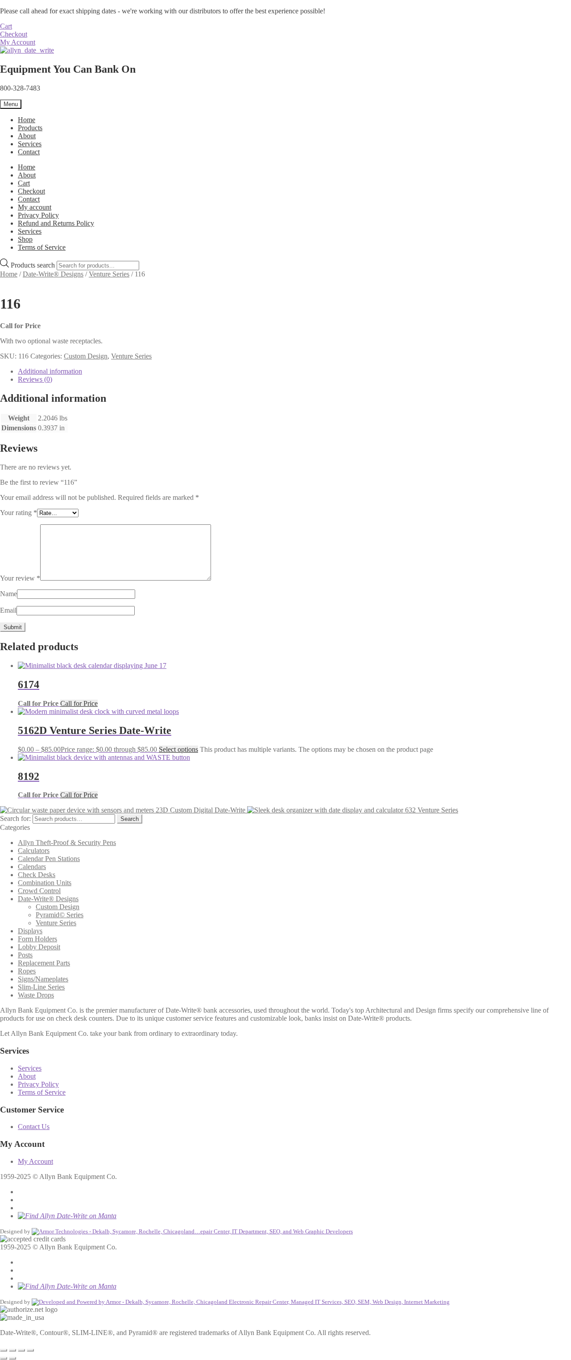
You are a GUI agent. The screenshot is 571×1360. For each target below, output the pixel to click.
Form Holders (37, 939)
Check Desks (36, 874)
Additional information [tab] (50, 371)
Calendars (32, 866)
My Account (17, 42)
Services (29, 144)
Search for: (15, 818)
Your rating (18, 512)
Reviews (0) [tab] (35, 379)
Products (30, 128)
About (27, 136)
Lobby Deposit (39, 947)
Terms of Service (42, 247)
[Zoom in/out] (3, 1350)
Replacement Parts (44, 963)
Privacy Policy (38, 215)
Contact (29, 152)
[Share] (21, 1350)
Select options (178, 749)
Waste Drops (36, 995)
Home (26, 120)
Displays (30, 931)
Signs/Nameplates (43, 979)
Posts (25, 955)
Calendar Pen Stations (49, 858)
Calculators (34, 850)
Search (129, 819)
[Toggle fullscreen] (12, 1350)
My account (34, 207)
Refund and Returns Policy (56, 223)
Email (8, 610)
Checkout (13, 34)
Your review (20, 578)
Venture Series (109, 274)
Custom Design (86, 356)
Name (8, 594)
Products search (34, 265)
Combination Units (44, 882)
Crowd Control (39, 890)
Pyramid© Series (59, 915)
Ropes (27, 971)
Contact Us (34, 1126)
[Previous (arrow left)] (3, 1358)
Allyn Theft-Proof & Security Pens (67, 842)
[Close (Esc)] (30, 1350)
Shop (25, 239)
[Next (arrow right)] (12, 1358)
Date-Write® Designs (53, 274)
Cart (6, 26)
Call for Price (79, 703)
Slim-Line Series (41, 987)
